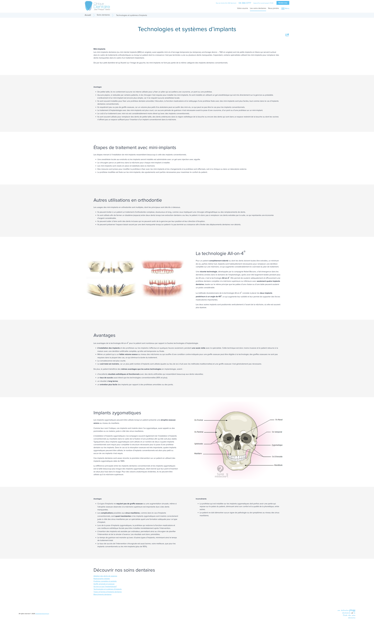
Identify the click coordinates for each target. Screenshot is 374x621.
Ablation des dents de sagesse (105, 576)
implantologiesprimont (42, 614)
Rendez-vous (282, 3)
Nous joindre (273, 8)
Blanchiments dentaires (102, 595)
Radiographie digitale (102, 579)
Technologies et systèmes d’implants (108, 589)
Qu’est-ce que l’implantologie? (105, 587)
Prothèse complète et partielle (105, 581)
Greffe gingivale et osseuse (104, 584)
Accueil (88, 15)
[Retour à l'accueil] (97, 5)
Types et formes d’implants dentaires (108, 592)
